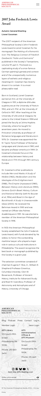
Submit (37, 377)
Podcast (11, 320)
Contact (28, 320)
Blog (4, 320)
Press (20, 320)
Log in (36, 320)
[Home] (15, 4)
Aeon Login (34, 325)
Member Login (8, 325)
